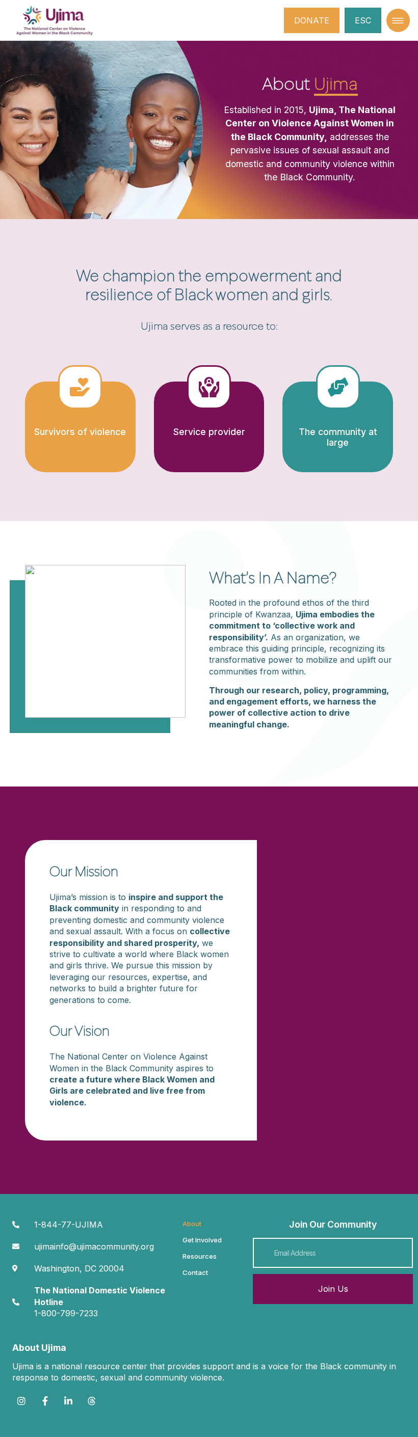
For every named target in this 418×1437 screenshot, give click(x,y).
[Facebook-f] (45, 1401)
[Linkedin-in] (68, 1401)
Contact (195, 1272)
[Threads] (92, 1401)
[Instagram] (21, 1401)
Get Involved (202, 1240)
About (191, 1223)
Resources (199, 1256)
